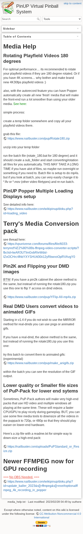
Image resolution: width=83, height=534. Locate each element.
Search (39, 19)
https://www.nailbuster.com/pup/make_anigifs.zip (41, 363)
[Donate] (41, 523)
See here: (20, 104)
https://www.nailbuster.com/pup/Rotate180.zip (39, 138)
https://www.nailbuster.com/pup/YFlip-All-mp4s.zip (42, 297)
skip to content (72, 3)
